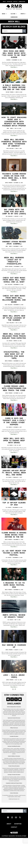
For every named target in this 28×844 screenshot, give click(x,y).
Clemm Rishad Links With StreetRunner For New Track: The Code (14, 388)
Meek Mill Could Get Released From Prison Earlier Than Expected (14, 336)
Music (3, 13)
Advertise (17, 824)
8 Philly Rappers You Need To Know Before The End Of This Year (14, 87)
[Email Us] (20, 699)
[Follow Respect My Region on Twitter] (16, 699)
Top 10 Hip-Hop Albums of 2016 (14, 504)
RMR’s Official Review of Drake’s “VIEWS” (14, 616)
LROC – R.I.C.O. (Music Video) (14, 676)
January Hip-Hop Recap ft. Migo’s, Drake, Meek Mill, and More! (14, 473)
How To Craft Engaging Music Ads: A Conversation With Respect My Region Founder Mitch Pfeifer (14, 121)
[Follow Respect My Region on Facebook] (8, 699)
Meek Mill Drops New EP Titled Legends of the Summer (14, 318)
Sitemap (24, 836)
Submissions (14, 17)
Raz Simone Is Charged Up (14, 646)
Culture (13, 13)
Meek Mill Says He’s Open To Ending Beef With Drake (14, 440)
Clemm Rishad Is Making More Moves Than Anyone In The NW (14, 535)
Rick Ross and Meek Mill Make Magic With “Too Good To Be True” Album (14, 54)
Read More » (14, 67)
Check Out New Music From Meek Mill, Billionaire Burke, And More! (14, 299)
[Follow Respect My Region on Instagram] (12, 699)
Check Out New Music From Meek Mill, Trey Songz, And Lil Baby (14, 280)
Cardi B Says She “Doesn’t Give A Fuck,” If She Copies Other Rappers (14, 421)
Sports (23, 13)
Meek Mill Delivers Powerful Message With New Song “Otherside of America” (14, 143)
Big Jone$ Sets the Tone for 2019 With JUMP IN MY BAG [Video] (14, 212)
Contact (14, 827)
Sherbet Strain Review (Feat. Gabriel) (14, 243)
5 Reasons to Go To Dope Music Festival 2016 (14, 585)
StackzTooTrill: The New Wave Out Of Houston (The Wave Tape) (14, 355)
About (9, 824)
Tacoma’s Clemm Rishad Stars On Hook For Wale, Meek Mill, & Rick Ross (14, 177)
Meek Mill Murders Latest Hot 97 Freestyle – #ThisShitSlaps (14, 261)
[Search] (24, 31)
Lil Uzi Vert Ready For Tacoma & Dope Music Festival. (14, 553)
